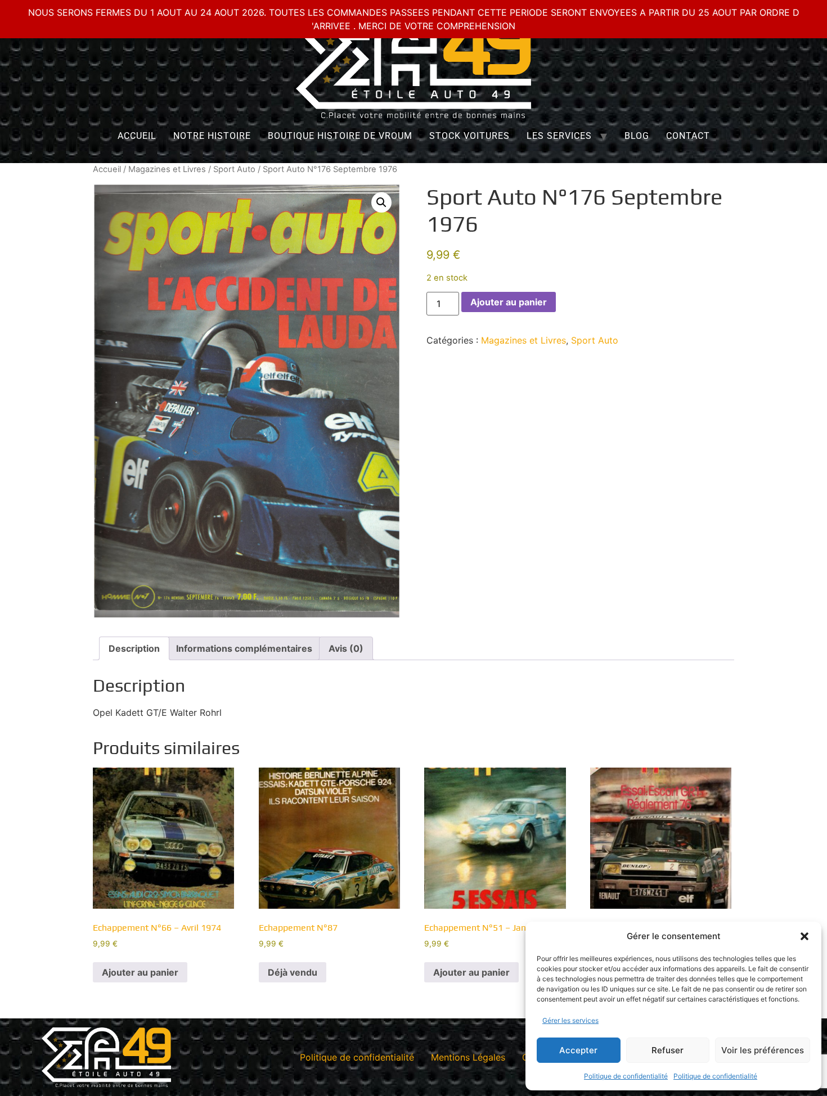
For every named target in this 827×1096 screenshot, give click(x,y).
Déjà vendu (292, 972)
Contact (688, 135)
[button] (804, 936)
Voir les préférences (762, 1050)
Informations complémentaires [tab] (244, 648)
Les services (559, 135)
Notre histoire (212, 135)
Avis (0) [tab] (346, 648)
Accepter (578, 1050)
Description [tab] (134, 648)
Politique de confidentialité (626, 1076)
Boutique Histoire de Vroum (340, 135)
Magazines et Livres (167, 169)
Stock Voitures (469, 135)
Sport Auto (234, 169)
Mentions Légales (468, 1057)
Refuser (667, 1050)
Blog (636, 135)
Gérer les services (570, 1020)
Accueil (137, 135)
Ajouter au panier (508, 302)
